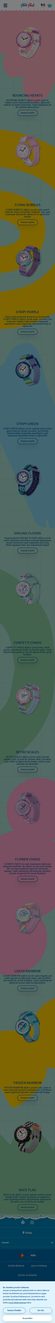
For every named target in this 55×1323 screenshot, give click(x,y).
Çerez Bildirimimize (17, 1302)
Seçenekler (27, 1318)
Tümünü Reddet (14, 1310)
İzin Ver (41, 1310)
